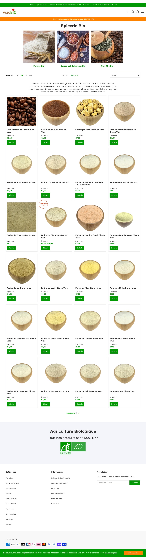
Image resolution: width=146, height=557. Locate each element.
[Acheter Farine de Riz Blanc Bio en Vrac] (124, 320)
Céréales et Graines (12, 483)
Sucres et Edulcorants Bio (73, 66)
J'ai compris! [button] (133, 553)
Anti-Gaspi (9, 519)
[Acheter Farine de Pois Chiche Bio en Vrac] (56, 320)
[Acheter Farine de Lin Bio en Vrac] (21, 270)
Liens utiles (55, 504)
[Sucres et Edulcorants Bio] (73, 47)
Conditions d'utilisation (59, 483)
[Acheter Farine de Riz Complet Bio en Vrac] (21, 373)
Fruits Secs (9, 478)
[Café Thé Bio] (107, 47)
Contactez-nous (56, 498)
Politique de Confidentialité (60, 478)
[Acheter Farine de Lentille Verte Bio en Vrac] (124, 217)
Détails (11, 142)
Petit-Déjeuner (11, 488)
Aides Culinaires (11, 498)
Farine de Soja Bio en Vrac (122, 391)
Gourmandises (11, 514)
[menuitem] (127, 12)
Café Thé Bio (107, 66)
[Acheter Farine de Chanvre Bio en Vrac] (21, 217)
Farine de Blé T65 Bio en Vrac (124, 182)
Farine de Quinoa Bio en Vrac (89, 338)
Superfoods (10, 509)
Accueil (65, 75)
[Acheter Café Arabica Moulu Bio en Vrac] (56, 111)
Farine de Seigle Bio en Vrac (88, 391)
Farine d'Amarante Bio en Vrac (21, 182)
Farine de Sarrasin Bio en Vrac (55, 391)
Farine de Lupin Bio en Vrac (54, 288)
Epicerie (8, 493)
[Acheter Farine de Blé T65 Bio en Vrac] (124, 164)
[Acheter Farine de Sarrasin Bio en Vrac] (56, 373)
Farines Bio (38, 66)
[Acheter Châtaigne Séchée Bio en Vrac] (90, 111)
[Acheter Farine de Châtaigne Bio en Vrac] (56, 217)
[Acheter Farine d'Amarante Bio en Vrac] (21, 164)
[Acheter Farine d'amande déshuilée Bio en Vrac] (124, 111)
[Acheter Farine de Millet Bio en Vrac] (124, 270)
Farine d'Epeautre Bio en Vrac (55, 182)
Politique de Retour (58, 493)
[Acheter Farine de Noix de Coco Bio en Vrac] (21, 320)
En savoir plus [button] (111, 553)
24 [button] (22, 75)
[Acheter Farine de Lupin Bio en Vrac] (56, 270)
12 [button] (18, 75)
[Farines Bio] (39, 47)
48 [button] (30, 75)
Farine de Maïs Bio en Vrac (88, 288)
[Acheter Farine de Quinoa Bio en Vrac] (90, 320)
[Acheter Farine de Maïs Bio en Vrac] (90, 270)
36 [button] (26, 75)
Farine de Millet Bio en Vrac (123, 288)
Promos (8, 524)
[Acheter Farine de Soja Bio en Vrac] (124, 373)
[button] (127, 12)
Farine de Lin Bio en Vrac (19, 288)
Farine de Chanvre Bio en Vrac (21, 235)
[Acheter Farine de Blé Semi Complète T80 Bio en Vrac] (90, 164)
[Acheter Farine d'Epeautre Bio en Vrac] (56, 164)
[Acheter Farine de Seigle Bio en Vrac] (90, 373)
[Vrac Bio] (9, 12)
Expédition (55, 488)
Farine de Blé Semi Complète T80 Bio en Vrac (89, 183)
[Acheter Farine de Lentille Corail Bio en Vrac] (90, 217)
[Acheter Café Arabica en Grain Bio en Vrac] (21, 111)
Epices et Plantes (11, 504)
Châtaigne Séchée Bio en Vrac (89, 130)
